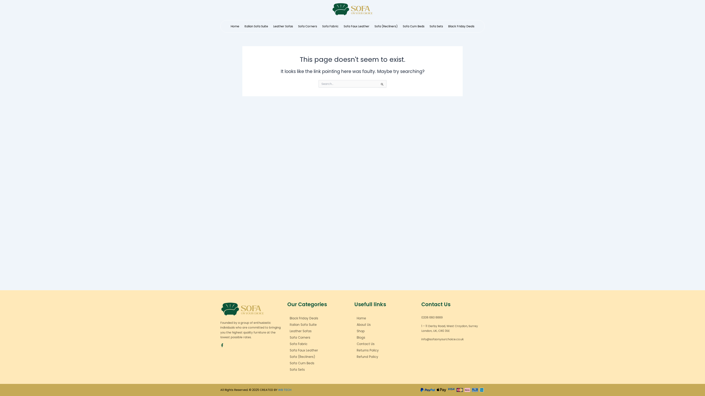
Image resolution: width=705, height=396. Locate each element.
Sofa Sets (436, 26)
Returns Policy (368, 350)
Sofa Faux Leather (356, 26)
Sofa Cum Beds (413, 26)
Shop (361, 331)
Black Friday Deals (461, 26)
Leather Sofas (283, 26)
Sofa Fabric (330, 26)
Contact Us (366, 344)
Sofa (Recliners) (386, 26)
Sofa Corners (307, 26)
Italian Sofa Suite (256, 26)
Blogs (361, 337)
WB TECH (284, 390)
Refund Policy (367, 357)
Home (235, 26)
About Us (364, 324)
